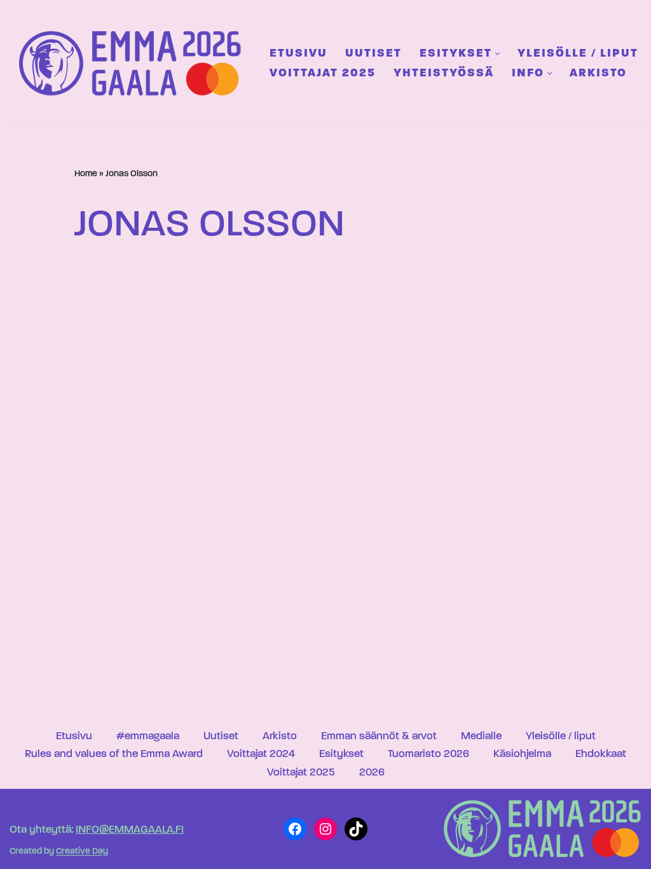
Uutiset (373, 54)
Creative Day (82, 852)
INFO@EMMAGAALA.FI (130, 829)
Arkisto (598, 73)
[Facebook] (295, 828)
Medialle (481, 736)
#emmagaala (147, 736)
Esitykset (341, 754)
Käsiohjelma (522, 754)
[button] (497, 54)
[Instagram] (325, 828)
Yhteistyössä (444, 73)
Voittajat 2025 (323, 73)
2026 (372, 772)
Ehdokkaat (600, 754)
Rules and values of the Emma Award (114, 754)
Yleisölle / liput (577, 54)
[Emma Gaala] (133, 63)
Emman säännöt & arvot (379, 736)
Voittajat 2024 (261, 754)
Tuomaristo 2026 (428, 754)
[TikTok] (356, 828)
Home (85, 174)
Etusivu (298, 54)
